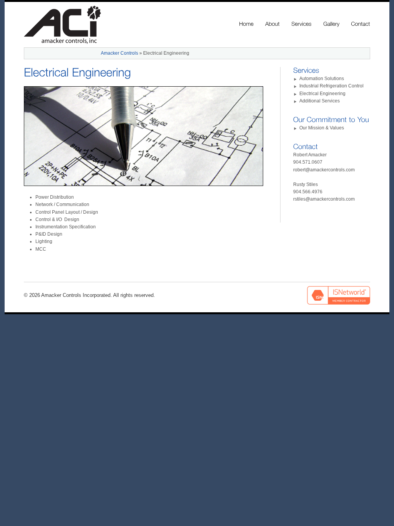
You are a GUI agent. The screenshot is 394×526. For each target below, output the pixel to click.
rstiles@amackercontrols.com (324, 199)
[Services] (301, 24)
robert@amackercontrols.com (324, 170)
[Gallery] (331, 24)
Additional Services (319, 101)
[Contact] (360, 24)
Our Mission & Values (321, 128)
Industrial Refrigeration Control (331, 86)
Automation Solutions (321, 78)
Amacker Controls (119, 53)
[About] (272, 24)
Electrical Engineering (322, 93)
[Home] (246, 24)
